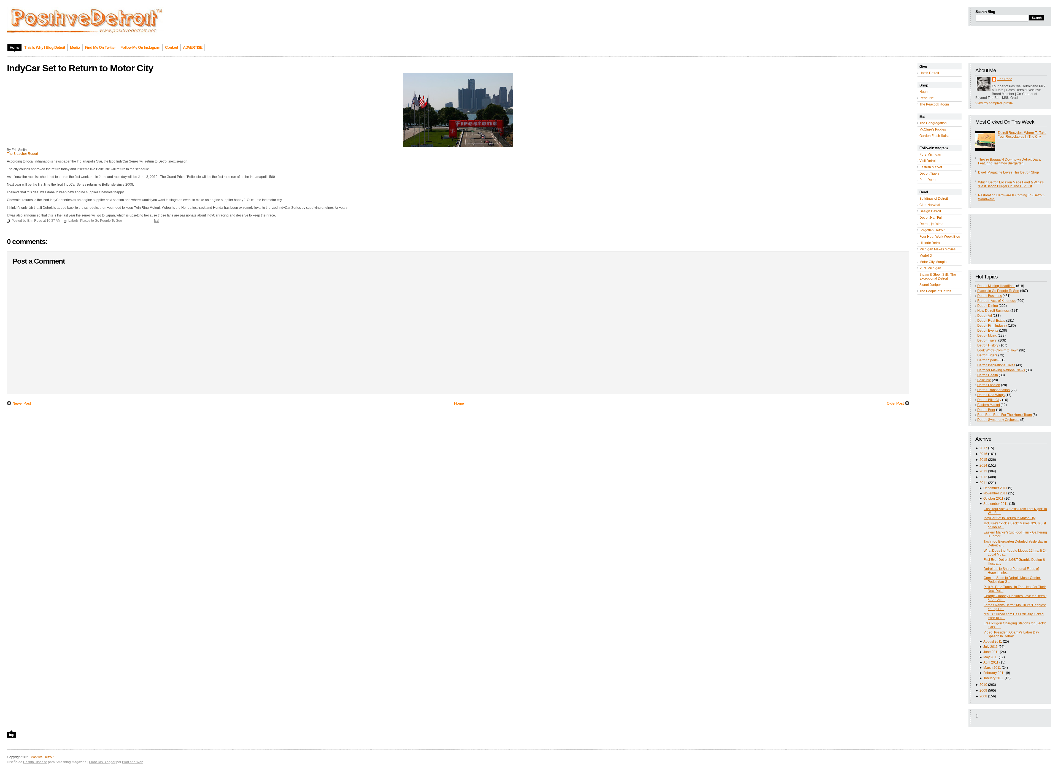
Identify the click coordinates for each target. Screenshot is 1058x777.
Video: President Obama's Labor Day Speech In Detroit (1011, 634)
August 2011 (992, 641)
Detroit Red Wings (991, 395)
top (11, 734)
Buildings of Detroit (933, 199)
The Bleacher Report (22, 154)
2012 (983, 477)
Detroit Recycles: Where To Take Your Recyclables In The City (1022, 135)
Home (459, 403)
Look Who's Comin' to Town (997, 350)
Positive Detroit (42, 757)
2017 (983, 448)
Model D (925, 256)
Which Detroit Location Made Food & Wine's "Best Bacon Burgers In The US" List (1011, 184)
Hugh (923, 92)
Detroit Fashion (988, 385)
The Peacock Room (934, 104)
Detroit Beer (986, 410)
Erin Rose (1004, 79)
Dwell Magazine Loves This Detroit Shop (1008, 172)
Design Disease (35, 762)
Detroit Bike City (989, 400)
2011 (983, 483)
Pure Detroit (928, 180)
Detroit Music (987, 335)
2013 (983, 471)
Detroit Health (987, 375)
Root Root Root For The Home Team (1004, 415)
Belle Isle (984, 380)
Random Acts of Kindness (996, 301)
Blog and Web (132, 762)
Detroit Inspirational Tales (996, 365)
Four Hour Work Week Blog (939, 237)
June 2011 (991, 652)
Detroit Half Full (931, 218)
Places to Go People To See (998, 291)
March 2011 (992, 668)
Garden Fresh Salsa (934, 136)
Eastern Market (930, 167)
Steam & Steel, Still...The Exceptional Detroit (937, 276)
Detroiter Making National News (1001, 370)
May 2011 (990, 657)
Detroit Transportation (993, 390)
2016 (983, 454)
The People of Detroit (935, 291)
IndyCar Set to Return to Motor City (1009, 518)
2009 (983, 690)
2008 (983, 696)
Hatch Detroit (929, 73)
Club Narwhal (929, 205)
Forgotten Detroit (931, 230)
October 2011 (993, 498)
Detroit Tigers (929, 173)
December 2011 (995, 488)
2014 (983, 465)
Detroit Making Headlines (996, 286)
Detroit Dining (987, 306)
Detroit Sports (987, 360)
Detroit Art (984, 316)
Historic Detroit (930, 243)
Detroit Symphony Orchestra (998, 420)
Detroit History (987, 345)
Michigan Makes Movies (937, 249)
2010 (983, 685)
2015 (983, 460)
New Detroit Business (993, 311)
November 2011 (995, 493)
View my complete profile (994, 103)
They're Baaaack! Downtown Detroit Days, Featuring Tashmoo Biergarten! (1009, 161)
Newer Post (21, 403)
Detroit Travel (987, 340)
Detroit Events (987, 330)
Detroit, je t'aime (931, 224)
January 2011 (993, 678)
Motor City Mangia (933, 262)
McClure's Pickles (932, 129)
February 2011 (994, 673)
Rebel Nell (927, 98)
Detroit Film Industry (992, 325)
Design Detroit (930, 211)
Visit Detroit (927, 161)
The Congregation (933, 123)
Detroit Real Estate (991, 321)
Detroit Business (989, 296)
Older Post (895, 403)
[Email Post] (156, 221)
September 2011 (995, 504)
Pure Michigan (930, 154)
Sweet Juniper (930, 285)
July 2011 (990, 647)
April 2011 (990, 662)
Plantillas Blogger (102, 762)
